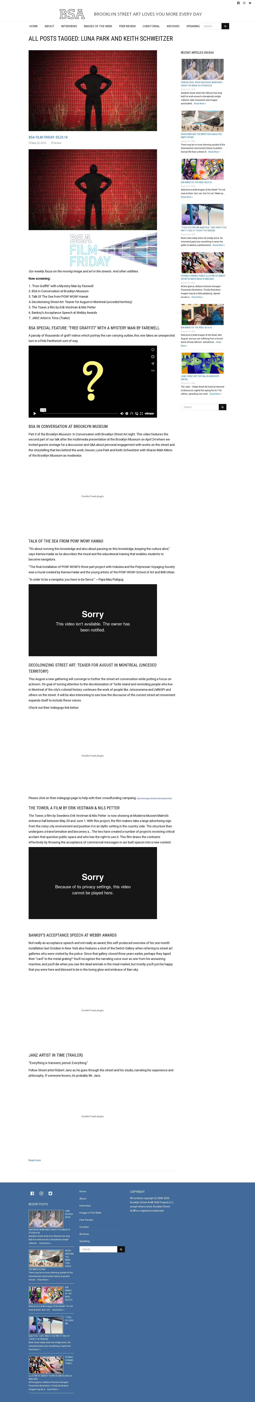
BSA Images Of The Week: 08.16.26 (196, 327)
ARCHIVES (173, 26)
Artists (57, 143)
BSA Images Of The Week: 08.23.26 (196, 182)
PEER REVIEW (127, 26)
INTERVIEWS (69, 26)
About (82, 1198)
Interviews (85, 1205)
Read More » (200, 103)
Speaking (84, 1241)
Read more (35, 1160)
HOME (33, 26)
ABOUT (49, 26)
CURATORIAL (151, 26)
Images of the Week (90, 1212)
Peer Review (86, 1219)
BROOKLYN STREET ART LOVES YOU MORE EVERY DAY (147, 14)
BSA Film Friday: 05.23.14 (48, 137)
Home (82, 1191)
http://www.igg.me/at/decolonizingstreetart (154, 798)
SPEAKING (193, 26)
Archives (84, 1234)
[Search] (225, 26)
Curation (84, 1227)
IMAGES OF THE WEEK (98, 26)
